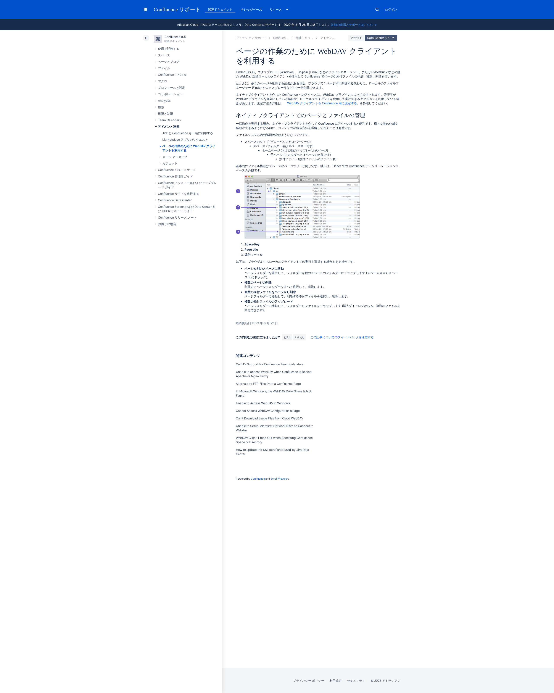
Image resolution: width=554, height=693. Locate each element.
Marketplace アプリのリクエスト (185, 139)
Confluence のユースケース (177, 170)
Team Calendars (169, 120)
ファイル (164, 68)
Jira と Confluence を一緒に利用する (187, 133)
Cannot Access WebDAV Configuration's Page (268, 411)
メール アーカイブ (174, 157)
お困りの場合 (167, 224)
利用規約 (336, 680)
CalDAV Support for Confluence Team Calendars (269, 364)
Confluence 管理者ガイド (175, 176)
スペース (164, 55)
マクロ (162, 81)
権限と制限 (165, 113)
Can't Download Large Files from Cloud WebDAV (269, 418)
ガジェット (169, 163)
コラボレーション (170, 94)
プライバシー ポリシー (308, 680)
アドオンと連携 (168, 126)
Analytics (164, 100)
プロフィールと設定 (171, 87)
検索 (377, 9)
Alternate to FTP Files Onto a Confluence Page (268, 383)
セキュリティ (356, 680)
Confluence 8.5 (175, 37)
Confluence (258, 478)
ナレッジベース (251, 9)
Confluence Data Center (175, 200)
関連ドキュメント (220, 9)
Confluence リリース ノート (177, 217)
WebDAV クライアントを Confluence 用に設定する (322, 103)
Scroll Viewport (280, 478)
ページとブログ (168, 61)
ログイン (391, 9)
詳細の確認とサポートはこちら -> (354, 24)
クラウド (356, 38)
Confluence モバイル (172, 74)
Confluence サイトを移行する (178, 193)
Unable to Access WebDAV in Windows (263, 403)
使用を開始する (168, 48)
